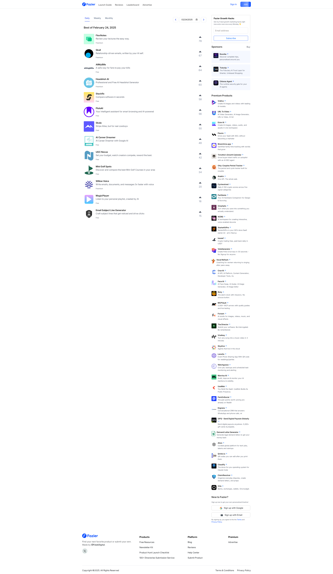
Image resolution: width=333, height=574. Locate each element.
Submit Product (195, 557)
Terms (239, 520)
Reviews (119, 5)
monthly (109, 18)
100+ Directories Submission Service (156, 557)
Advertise (147, 5)
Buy (248, 47)
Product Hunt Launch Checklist (154, 552)
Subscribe (231, 38)
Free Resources (146, 542)
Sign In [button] (233, 4)
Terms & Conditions (224, 570)
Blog (190, 542)
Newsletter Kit (146, 547)
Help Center (193, 552)
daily (87, 18)
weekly (97, 18)
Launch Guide (105, 5)
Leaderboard (133, 5)
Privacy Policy (217, 522)
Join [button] (246, 4)
